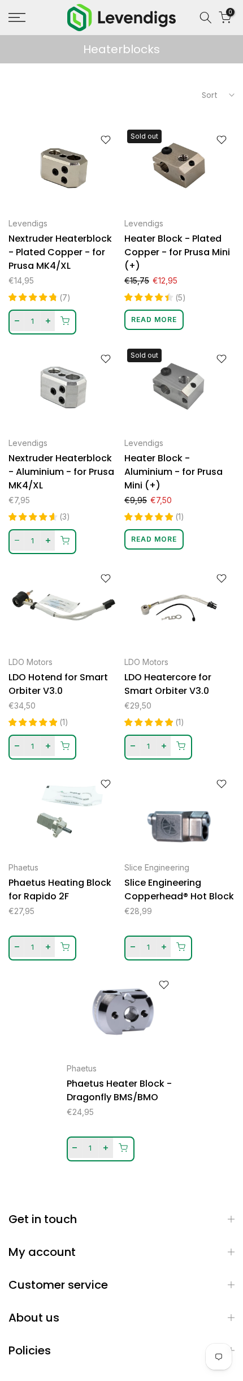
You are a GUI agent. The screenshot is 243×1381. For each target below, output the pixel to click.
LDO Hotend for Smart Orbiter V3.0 (58, 684)
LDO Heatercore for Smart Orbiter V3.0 (167, 684)
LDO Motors (30, 662)
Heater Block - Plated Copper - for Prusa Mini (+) (177, 252)
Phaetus (23, 867)
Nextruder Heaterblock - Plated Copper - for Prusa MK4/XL (60, 252)
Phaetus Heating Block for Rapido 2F (59, 889)
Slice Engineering (156, 867)
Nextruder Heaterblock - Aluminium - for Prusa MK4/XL (61, 472)
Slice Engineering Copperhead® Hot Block (179, 889)
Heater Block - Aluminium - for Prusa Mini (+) (173, 472)
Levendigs (27, 223)
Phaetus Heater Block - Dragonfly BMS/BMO (119, 1090)
